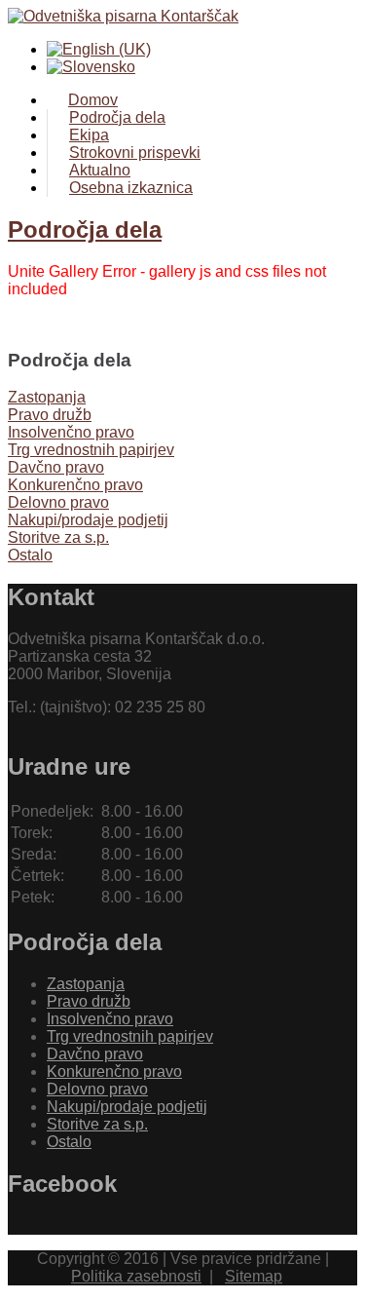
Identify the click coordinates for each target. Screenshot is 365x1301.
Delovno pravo (97, 1089)
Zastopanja (86, 984)
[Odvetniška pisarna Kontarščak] (182, 16)
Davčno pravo (95, 1054)
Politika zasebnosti (136, 1276)
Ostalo (69, 1141)
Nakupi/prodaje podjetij (127, 1106)
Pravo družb (88, 1001)
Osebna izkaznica (131, 187)
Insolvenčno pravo (110, 1019)
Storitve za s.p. (97, 1124)
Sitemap (253, 1276)
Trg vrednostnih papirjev (130, 1036)
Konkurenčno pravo (114, 1071)
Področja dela (85, 229)
